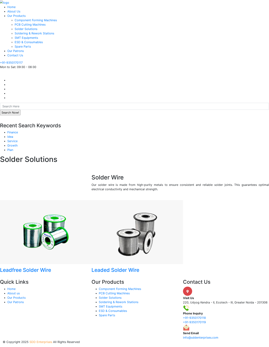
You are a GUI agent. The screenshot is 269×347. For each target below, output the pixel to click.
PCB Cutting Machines (30, 24)
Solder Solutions (26, 29)
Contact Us (15, 55)
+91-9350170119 (194, 322)
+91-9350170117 (11, 62)
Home (11, 7)
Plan (10, 150)
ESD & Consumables (29, 42)
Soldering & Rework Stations (34, 33)
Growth (12, 145)
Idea (10, 136)
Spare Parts (23, 46)
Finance (12, 132)
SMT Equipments (26, 38)
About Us (13, 11)
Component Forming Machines (36, 20)
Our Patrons (15, 51)
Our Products (16, 16)
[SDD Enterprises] (4, 2)
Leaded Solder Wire (115, 270)
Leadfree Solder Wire (25, 270)
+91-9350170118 (194, 318)
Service (12, 141)
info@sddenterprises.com (200, 337)
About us (13, 293)
